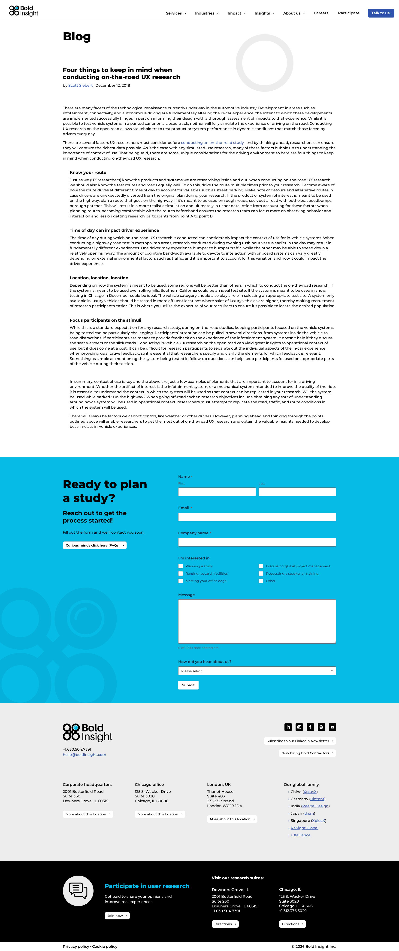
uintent (317, 799)
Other (270, 581)
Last (262, 483)
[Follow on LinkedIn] (288, 727)
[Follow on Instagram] (299, 727)
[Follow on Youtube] (332, 727)
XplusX (310, 792)
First (181, 483)
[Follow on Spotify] (321, 727)
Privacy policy (76, 946)
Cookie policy (104, 946)
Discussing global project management (298, 566)
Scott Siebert (80, 85)
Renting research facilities (207, 573)
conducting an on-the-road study (212, 142)
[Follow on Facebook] (310, 727)
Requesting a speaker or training (292, 573)
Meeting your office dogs (206, 581)
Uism (309, 813)
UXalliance (301, 835)
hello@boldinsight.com (84, 754)
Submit (188, 685)
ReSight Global (304, 828)
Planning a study (199, 566)
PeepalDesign (315, 806)
